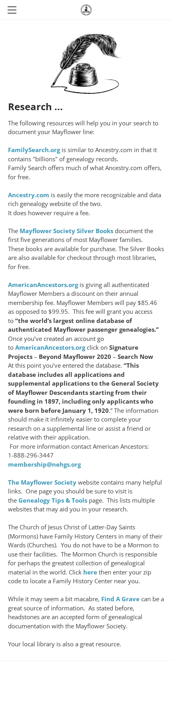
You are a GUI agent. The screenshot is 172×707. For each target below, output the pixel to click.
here (90, 572)
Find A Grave (120, 599)
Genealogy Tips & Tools (52, 500)
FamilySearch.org (34, 150)
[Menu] (12, 10)
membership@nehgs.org (44, 464)
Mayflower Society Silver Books (66, 231)
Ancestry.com (28, 195)
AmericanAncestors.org (43, 285)
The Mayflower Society (42, 482)
